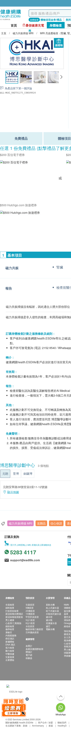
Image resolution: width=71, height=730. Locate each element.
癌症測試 (9, 638)
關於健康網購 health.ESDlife (19, 722)
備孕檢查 (9, 629)
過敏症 (8, 632)
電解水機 (50, 629)
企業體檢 (9, 659)
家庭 (51, 725)
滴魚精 (67, 619)
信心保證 (56, 523)
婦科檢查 (9, 607)
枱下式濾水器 (52, 610)
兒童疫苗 (30, 604)
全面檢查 (9, 604)
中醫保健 (9, 653)
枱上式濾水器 (52, 607)
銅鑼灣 (27, 473)
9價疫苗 (29, 607)
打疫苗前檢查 (12, 610)
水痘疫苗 (30, 626)
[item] (14, 162)
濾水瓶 (49, 619)
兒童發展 (9, 656)
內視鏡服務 (10, 635)
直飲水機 (50, 604)
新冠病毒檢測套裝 (14, 616)
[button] (61, 77)
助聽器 (29, 658)
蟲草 (66, 613)
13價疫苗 (30, 613)
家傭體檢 (9, 641)
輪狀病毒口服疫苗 (34, 629)
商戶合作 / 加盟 (45, 722)
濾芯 (48, 626)
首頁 (14, 25)
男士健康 (9, 619)
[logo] (10, 20)
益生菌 (67, 610)
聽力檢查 (9, 650)
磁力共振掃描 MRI (20, 523)
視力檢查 (9, 647)
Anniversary (38, 725)
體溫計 (29, 651)
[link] (14, 690)
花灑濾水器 (51, 623)
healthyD (62, 725)
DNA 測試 (10, 644)
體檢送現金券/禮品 (51, 19)
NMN (66, 604)
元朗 (5, 473)
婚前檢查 (9, 626)
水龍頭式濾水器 (53, 613)
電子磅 (29, 654)
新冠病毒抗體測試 (14, 613)
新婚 (25, 725)
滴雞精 (67, 607)
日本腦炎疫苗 (32, 632)
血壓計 (29, 645)
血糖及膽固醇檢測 (34, 648)
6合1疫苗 (30, 623)
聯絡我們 (62, 722)
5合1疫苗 (30, 619)
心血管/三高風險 (13, 623)
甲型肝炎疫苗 (32, 616)
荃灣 (16, 473)
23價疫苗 (30, 610)
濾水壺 (49, 616)
